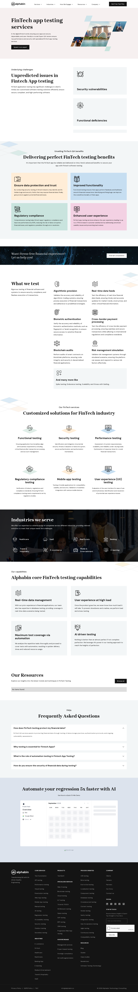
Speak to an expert (20, 47)
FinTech (37, 948)
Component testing (87, 893)
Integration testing (87, 920)
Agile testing (85, 928)
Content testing (86, 906)
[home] (18, 4)
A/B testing (84, 876)
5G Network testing (64, 909)
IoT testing (61, 900)
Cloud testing (62, 896)
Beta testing (85, 880)
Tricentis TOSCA (63, 904)
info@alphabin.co (67, 988)
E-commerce (39, 944)
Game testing (62, 913)
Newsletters (85, 961)
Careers (109, 880)
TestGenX (60, 876)
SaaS (36, 979)
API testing (38, 880)
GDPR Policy (28, 988)
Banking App (39, 961)
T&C (36, 988)
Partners (109, 885)
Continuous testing (87, 933)
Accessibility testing (42, 920)
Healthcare (38, 953)
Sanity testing (85, 915)
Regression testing (41, 915)
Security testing (40, 924)
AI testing (38, 911)
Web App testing (40, 898)
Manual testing (40, 906)
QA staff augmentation (65, 958)
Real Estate (39, 957)
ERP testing (61, 922)
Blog (82, 948)
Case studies (85, 957)
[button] (38, 4)
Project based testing (64, 949)
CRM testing (61, 926)
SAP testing (61, 918)
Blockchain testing (63, 891)
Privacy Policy (16, 988)
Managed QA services (64, 945)
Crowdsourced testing (88, 902)
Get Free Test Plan (117, 4)
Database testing (87, 898)
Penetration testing (41, 893)
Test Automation (40, 876)
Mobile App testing (41, 902)
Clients (108, 876)
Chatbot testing (40, 928)
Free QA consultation (116, 256)
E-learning (38, 966)
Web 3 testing (62, 887)
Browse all (120, 681)
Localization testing (87, 889)
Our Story (109, 889)
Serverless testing (41, 933)
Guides (83, 953)
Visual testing (39, 889)
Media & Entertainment (43, 970)
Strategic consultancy (65, 954)
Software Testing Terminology (91, 966)
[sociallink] (107, 904)
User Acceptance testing (89, 924)
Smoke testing (85, 911)
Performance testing (42, 885)
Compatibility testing (88, 937)
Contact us (110, 893)
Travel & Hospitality (41, 974)
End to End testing (87, 885)
